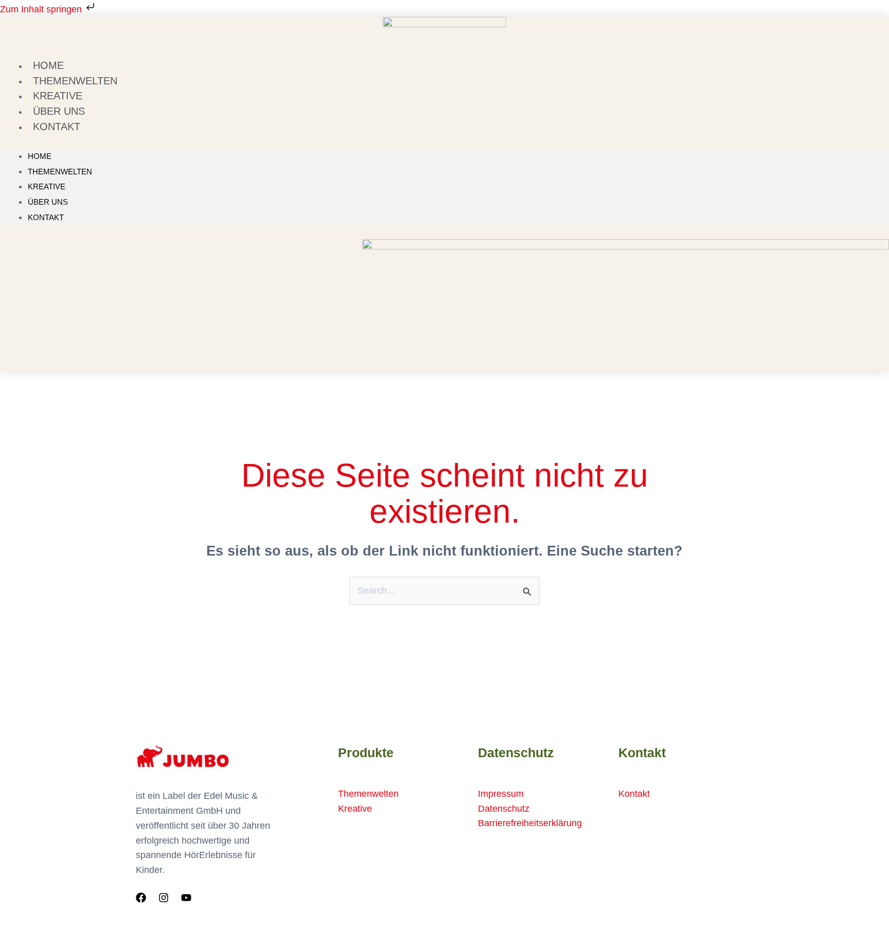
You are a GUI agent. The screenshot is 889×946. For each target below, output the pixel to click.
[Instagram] (163, 898)
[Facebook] (141, 898)
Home (39, 156)
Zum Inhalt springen (42, 9)
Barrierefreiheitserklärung (530, 823)
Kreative (46, 186)
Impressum (501, 794)
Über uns (48, 202)
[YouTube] (186, 898)
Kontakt (56, 126)
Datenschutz (503, 809)
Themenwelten (60, 171)
